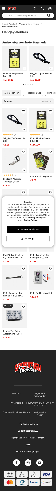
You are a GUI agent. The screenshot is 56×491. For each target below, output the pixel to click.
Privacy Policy (35, 217)
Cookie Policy (30, 220)
